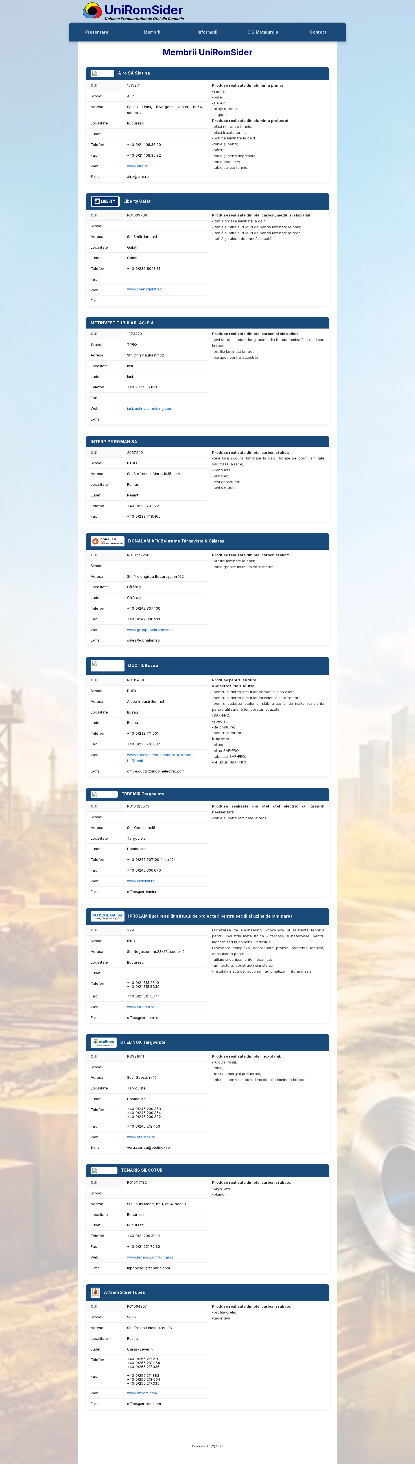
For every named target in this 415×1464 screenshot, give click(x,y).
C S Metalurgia (262, 32)
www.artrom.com (142, 1393)
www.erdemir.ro (141, 881)
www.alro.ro (137, 166)
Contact (318, 32)
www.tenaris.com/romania (150, 1257)
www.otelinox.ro (141, 1137)
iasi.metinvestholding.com (149, 408)
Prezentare (96, 32)
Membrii (152, 32)
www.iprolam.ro (140, 1007)
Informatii (208, 32)
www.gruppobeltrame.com (150, 629)
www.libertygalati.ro (144, 289)
